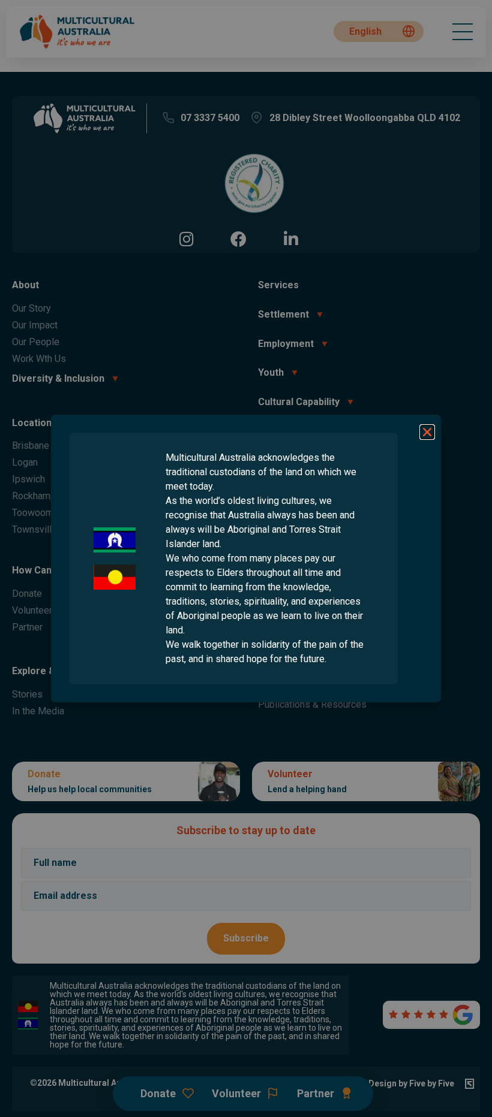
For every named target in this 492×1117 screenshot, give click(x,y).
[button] (427, 432)
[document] (246, 558)
